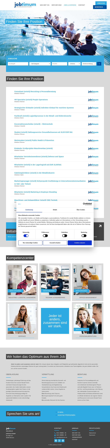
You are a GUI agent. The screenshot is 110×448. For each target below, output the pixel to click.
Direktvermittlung (87, 63)
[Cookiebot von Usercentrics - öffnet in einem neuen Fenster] (84, 204)
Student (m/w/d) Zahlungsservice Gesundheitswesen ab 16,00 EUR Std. (43, 132)
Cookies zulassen (79, 242)
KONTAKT (81, 5)
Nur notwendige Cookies (30, 242)
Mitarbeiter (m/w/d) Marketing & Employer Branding (35, 192)
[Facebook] (55, 440)
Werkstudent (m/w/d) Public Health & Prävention (34, 140)
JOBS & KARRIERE (70, 5)
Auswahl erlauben (55, 242)
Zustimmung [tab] (29, 209)
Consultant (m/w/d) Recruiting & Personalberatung (35, 91)
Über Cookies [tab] (81, 209)
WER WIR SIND (57, 5)
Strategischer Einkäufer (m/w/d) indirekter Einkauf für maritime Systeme (44, 108)
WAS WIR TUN (44, 5)
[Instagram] (59, 440)
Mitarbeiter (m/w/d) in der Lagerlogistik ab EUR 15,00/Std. (38, 165)
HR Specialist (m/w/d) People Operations (31, 100)
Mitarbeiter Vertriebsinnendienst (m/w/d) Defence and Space (39, 156)
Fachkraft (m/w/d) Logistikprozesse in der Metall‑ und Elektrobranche (42, 116)
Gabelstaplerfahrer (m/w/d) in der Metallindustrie (34, 173)
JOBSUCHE (101, 3)
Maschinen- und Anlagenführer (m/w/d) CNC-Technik (35, 200)
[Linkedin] (62, 440)
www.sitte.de (9, 431)
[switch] (45, 235)
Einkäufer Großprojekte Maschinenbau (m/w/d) (33, 148)
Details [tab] (55, 209)
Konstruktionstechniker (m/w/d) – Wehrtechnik (33, 124)
